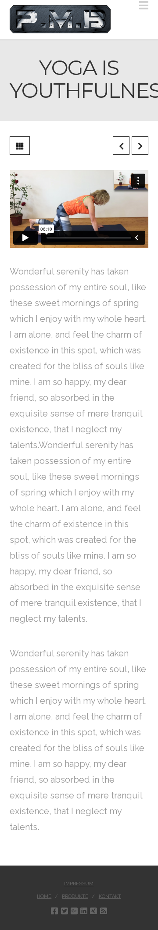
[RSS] (103, 911)
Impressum (78, 884)
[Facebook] (54, 911)
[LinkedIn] (83, 911)
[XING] (93, 911)
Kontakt (110, 896)
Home (44, 896)
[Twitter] (64, 911)
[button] (143, 5)
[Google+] (74, 911)
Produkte (75, 896)
